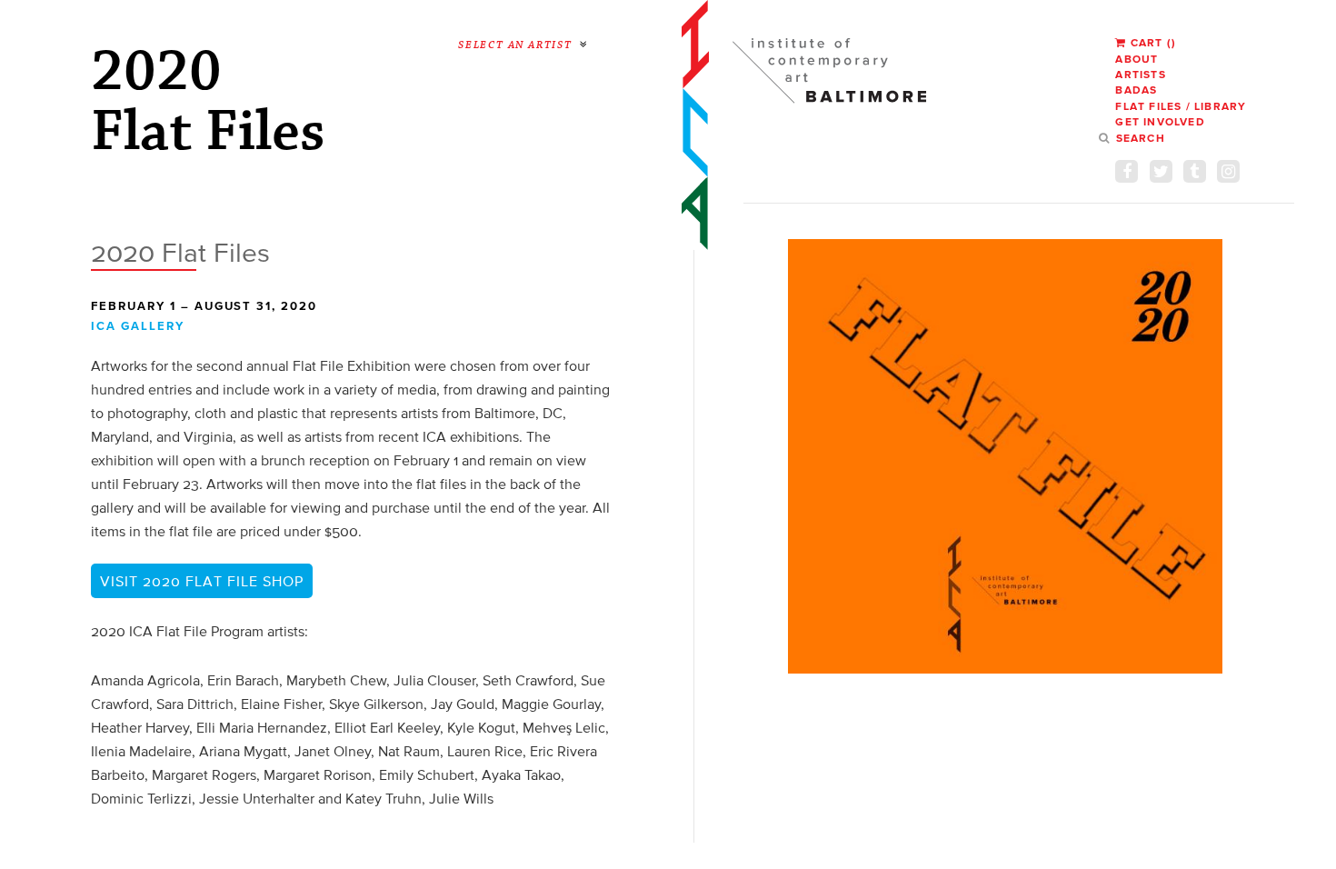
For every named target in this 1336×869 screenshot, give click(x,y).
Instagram (1228, 171)
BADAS (1136, 89)
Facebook (1126, 171)
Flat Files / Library (1180, 106)
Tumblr (1194, 171)
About (1136, 59)
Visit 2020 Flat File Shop (202, 581)
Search (1140, 138)
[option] (1005, 456)
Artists (1140, 74)
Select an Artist (515, 45)
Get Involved (1159, 121)
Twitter (1161, 171)
